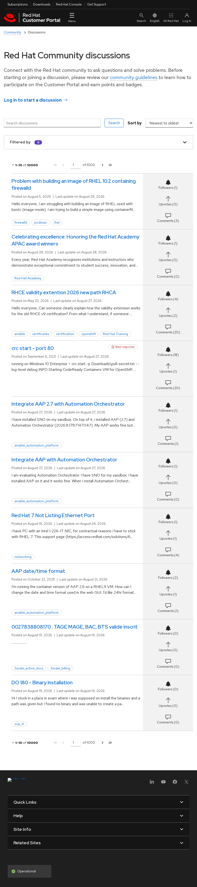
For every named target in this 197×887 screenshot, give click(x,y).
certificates (40, 334)
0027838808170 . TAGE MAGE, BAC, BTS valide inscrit (75, 627)
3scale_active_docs (28, 668)
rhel (57, 222)
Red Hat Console (69, 4)
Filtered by (20, 142)
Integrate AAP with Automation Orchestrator (64, 459)
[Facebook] (175, 783)
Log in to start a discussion (33, 100)
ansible (19, 334)
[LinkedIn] (152, 783)
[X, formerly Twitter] (186, 783)
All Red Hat (171, 21)
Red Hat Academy (27, 278)
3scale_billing (60, 668)
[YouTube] (163, 783)
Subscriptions (17, 4)
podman (40, 222)
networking (22, 557)
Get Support (96, 4)
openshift (88, 334)
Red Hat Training (115, 334)
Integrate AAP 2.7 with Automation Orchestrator (68, 404)
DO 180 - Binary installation (42, 682)
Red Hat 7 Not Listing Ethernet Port (53, 515)
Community (12, 32)
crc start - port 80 (33, 348)
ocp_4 (19, 724)
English (155, 21)
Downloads (41, 4)
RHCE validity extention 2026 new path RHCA (64, 292)
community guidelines (133, 77)
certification (65, 334)
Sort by (135, 123)
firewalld (20, 222)
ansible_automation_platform (36, 445)
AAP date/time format (38, 571)
